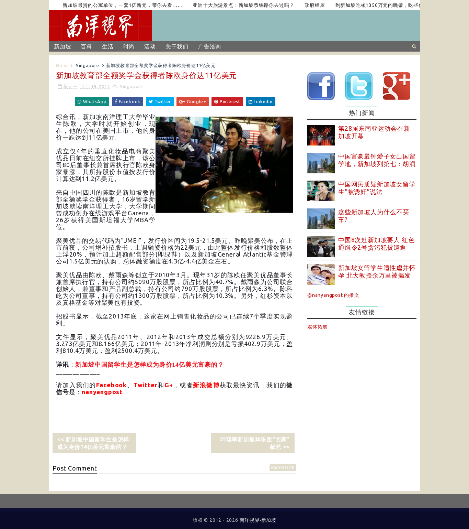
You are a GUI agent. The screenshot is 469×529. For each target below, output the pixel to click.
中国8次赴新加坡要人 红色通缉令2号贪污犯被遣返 (376, 243)
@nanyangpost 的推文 (333, 295)
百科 (86, 46)
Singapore (87, 65)
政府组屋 (305, 5)
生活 (108, 46)
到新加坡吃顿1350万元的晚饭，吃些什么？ (374, 5)
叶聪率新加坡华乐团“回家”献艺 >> (255, 443)
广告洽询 (209, 46)
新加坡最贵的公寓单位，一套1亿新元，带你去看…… (113, 5)
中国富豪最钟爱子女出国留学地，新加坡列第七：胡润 (377, 160)
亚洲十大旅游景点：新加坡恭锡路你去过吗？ (234, 5)
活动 (150, 46)
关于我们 (176, 46)
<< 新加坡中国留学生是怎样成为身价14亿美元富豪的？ (93, 443)
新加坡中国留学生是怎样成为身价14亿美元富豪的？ (149, 364)
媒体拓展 (317, 327)
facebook (283, 467)
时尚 (129, 46)
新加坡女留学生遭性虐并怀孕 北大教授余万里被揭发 (377, 271)
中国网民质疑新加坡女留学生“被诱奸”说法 (377, 188)
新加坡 (62, 46)
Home (62, 65)
